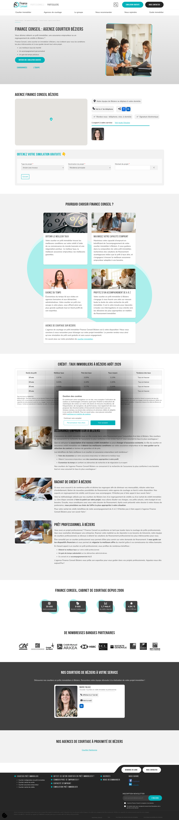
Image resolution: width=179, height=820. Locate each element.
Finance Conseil (19, 20)
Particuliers (53, 4)
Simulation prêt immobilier (66, 787)
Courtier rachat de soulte (26, 782)
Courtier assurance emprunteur (29, 785)
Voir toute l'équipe (122, 122)
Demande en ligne (131, 770)
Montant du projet (122, 164)
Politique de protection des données (127, 817)
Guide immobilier (156, 12)
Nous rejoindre (131, 12)
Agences (107, 776)
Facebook (136, 781)
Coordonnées (22, 67)
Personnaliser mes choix (76, 423)
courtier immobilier (85, 339)
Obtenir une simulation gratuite (30, 60)
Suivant (25, 177)
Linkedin (135, 785)
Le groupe (78, 12)
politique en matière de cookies (79, 414)
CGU (109, 817)
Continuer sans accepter (73, 418)
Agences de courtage (53, 12)
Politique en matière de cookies (153, 817)
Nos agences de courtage (31, 20)
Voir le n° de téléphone (104, 109)
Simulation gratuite (133, 5)
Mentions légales (97, 817)
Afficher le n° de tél (90, 695)
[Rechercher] (116, 4)
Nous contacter (154, 5)
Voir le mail (87, 700)
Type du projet (27, 164)
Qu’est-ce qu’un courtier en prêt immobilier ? (74, 776)
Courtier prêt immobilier (27, 776)
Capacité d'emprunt (62, 783)
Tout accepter (103, 423)
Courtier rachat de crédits (27, 787)
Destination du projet (76, 164)
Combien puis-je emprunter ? (66, 779)
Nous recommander (104, 12)
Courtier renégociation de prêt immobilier (32, 780)
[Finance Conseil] (20, 4)
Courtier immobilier (23, 12)
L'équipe (36, 67)
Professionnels (37, 4)
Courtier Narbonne (89, 750)
